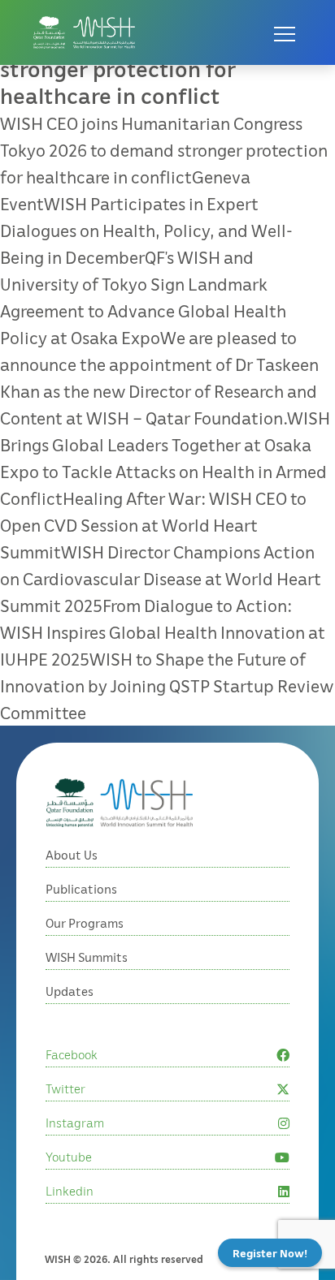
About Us (72, 855)
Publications (81, 889)
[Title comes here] (84, 32)
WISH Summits (87, 957)
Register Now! (270, 1253)
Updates (70, 991)
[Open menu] (285, 32)
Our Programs (85, 923)
